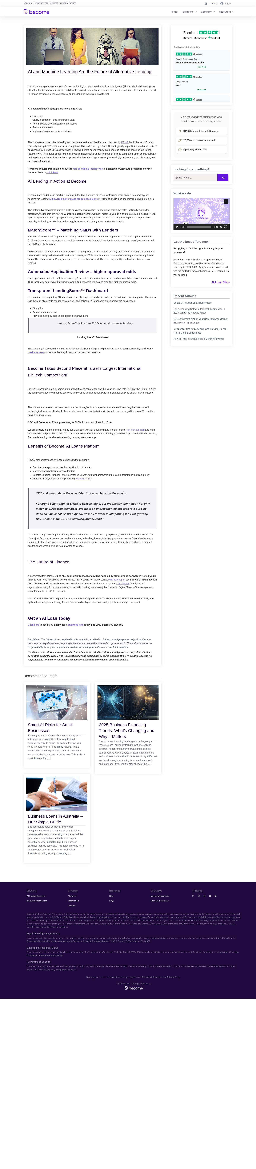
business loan (36, 352)
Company (206, 11)
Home (174, 11)
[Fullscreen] (225, 226)
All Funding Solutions (36, 896)
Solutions (188, 11)
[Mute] (221, 226)
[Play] (177, 226)
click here (52, 172)
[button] (202, 214)
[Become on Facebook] (204, 896)
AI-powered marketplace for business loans (73, 199)
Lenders (71, 905)
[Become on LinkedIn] (199, 896)
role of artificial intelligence (88, 169)
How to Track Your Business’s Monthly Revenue (198, 339)
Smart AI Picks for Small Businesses (192, 303)
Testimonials (73, 901)
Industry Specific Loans (37, 901)
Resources (225, 11)
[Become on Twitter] (215, 896)
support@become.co (160, 896)
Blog (111, 896)
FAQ (111, 901)
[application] (201, 214)
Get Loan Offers (221, 282)
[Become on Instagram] (193, 896)
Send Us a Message (160, 901)
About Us (72, 896)
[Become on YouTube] (210, 896)
